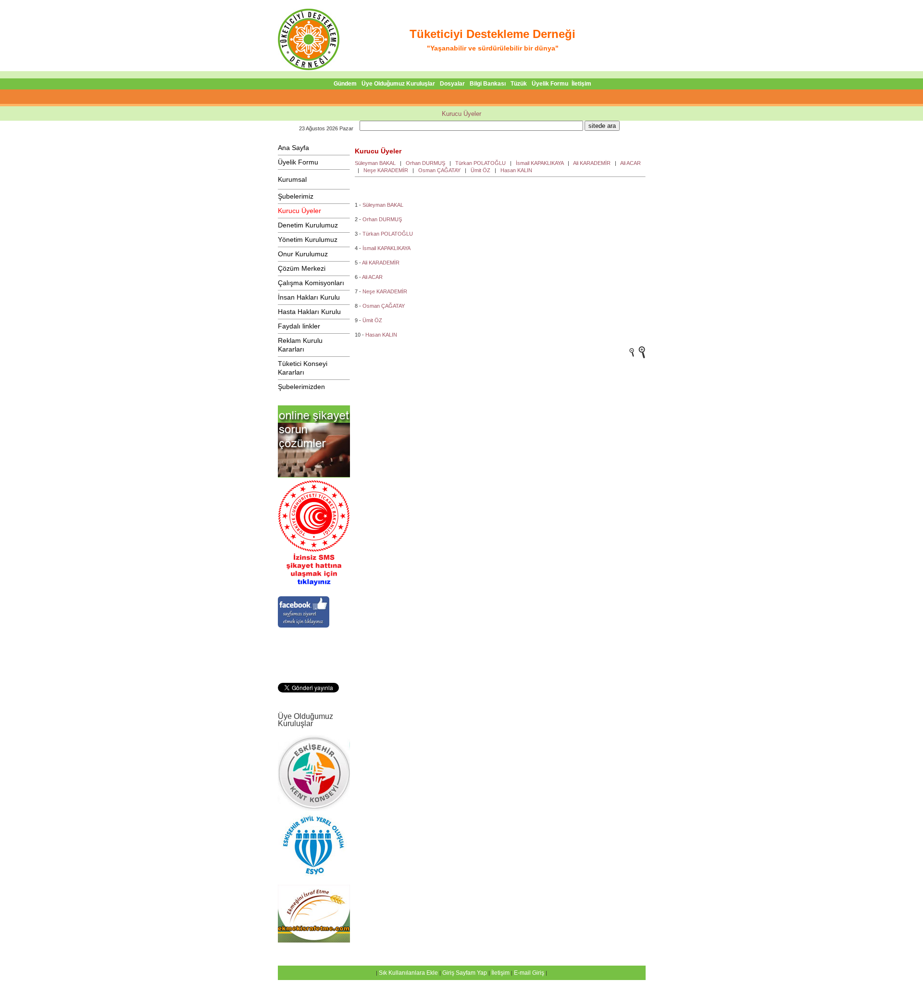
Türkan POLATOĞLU (480, 163)
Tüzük (519, 83)
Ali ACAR (630, 163)
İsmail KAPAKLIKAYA (539, 163)
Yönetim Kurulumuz (307, 239)
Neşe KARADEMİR (385, 170)
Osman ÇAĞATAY (439, 170)
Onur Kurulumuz (303, 254)
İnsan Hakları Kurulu (309, 297)
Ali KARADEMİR (592, 163)
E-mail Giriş (529, 972)
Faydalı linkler (299, 326)
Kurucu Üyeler (461, 113)
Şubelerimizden (301, 386)
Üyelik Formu (550, 83)
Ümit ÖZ (480, 170)
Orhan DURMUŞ (425, 163)
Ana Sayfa (293, 147)
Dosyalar (452, 83)
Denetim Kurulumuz (308, 225)
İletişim (581, 83)
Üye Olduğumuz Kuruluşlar (398, 83)
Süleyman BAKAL (375, 163)
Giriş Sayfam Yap (464, 972)
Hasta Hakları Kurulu (309, 311)
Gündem (345, 83)
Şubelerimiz (295, 196)
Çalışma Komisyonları (311, 283)
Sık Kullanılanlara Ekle (408, 972)
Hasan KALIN (516, 170)
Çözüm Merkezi (301, 268)
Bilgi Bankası (488, 83)
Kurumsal (292, 179)
